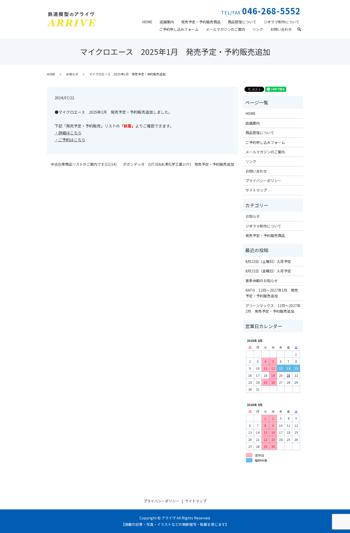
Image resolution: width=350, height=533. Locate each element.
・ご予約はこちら (70, 139)
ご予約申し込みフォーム (179, 29)
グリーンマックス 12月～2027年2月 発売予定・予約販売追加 (273, 308)
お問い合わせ (281, 29)
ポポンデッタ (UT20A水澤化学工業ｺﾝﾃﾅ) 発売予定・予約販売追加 (178, 164)
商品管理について (242, 21)
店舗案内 (167, 21)
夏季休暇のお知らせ (261, 280)
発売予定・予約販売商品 (201, 21)
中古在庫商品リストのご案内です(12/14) (84, 164)
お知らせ (72, 74)
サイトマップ (256, 190)
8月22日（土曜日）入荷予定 (268, 261)
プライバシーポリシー (263, 180)
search (301, 28)
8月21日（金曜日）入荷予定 (268, 270)
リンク (257, 29)
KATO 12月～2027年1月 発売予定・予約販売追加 (271, 293)
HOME (147, 21)
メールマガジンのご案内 (225, 29)
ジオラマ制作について (282, 21)
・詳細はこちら (68, 132)
